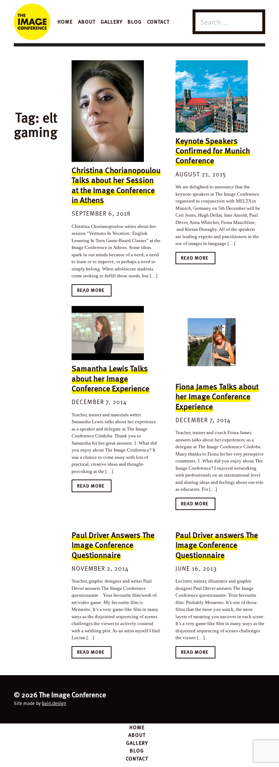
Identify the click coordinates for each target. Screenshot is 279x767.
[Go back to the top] (139, 698)
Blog (135, 21)
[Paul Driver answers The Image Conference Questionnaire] (211, 523)
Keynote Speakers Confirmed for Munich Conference (212, 150)
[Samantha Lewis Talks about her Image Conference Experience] (108, 333)
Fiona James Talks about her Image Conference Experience (217, 396)
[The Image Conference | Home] (32, 22)
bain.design (54, 703)
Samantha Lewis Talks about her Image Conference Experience (110, 378)
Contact (158, 21)
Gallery (111, 21)
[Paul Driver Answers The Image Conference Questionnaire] (108, 523)
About (87, 21)
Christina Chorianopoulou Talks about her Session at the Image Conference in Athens (116, 184)
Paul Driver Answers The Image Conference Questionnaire (113, 544)
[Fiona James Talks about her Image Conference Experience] (211, 342)
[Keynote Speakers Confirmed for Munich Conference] (211, 96)
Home (65, 21)
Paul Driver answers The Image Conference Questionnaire (216, 544)
